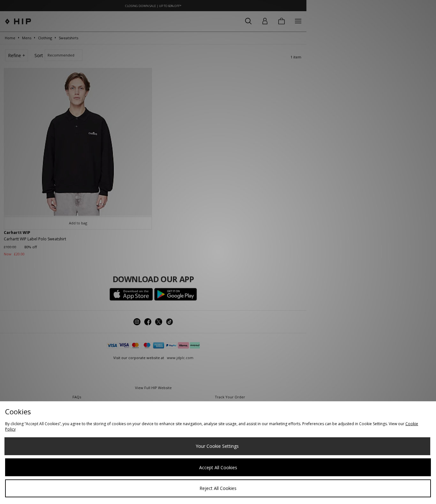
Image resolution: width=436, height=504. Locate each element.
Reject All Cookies (218, 488)
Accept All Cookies (218, 467)
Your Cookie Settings (217, 446)
